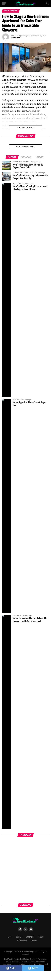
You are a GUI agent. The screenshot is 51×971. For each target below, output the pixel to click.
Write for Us (22, 940)
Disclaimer (30, 936)
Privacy (40, 936)
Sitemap (34, 940)
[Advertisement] (25, 873)
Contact (19, 936)
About (10, 936)
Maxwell (16, 38)
